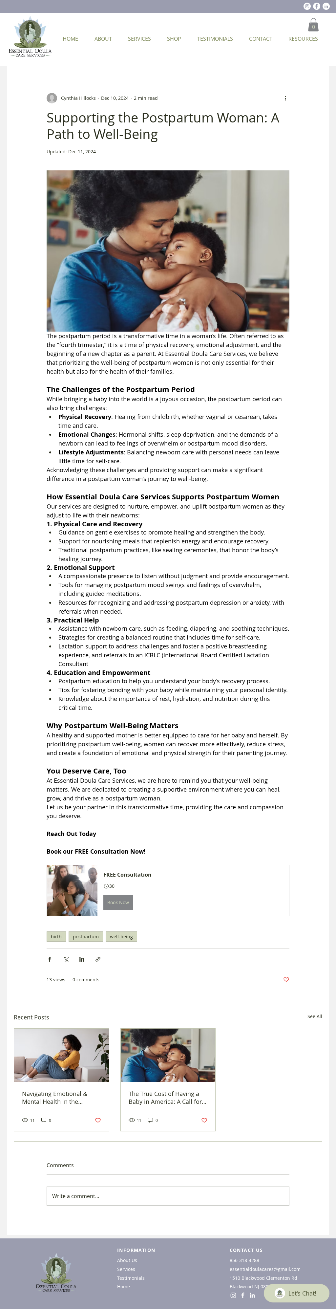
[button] (313, 25)
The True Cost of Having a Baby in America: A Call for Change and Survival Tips (165, 1097)
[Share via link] (98, 959)
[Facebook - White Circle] (316, 6)
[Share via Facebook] (50, 959)
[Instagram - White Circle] (307, 6)
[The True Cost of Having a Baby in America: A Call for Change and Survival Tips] (168, 1055)
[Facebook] (242, 1295)
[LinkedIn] (326, 6)
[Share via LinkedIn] (82, 959)
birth (56, 936)
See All (314, 1016)
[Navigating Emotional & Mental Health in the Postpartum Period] (61, 1055)
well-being (121, 936)
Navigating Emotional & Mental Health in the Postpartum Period (54, 1097)
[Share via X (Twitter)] (66, 959)
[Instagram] (233, 1295)
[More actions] (285, 98)
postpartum (86, 936)
